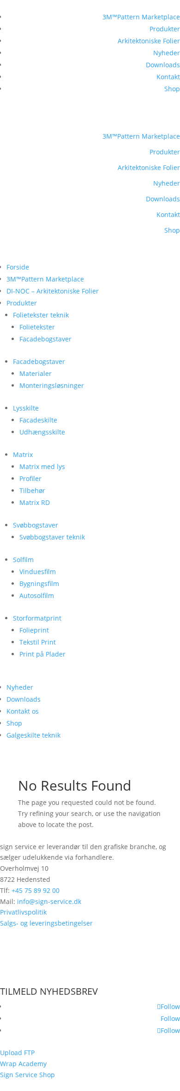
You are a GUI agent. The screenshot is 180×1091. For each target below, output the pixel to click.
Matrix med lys (42, 466)
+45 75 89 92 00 (36, 890)
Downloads (163, 64)
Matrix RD (34, 502)
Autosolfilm (36, 595)
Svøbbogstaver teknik (52, 537)
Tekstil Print (37, 642)
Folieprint (34, 630)
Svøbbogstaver (35, 525)
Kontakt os (22, 711)
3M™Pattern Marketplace (141, 16)
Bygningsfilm (39, 583)
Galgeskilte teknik (33, 735)
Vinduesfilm (37, 571)
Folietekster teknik (41, 315)
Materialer (35, 373)
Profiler (30, 478)
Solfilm (23, 559)
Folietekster (37, 327)
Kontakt (168, 76)
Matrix (23, 454)
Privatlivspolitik (23, 912)
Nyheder (166, 52)
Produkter (165, 28)
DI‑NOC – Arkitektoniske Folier (52, 291)
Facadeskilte (38, 420)
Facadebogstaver (45, 338)
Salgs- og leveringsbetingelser (46, 923)
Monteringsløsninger (51, 385)
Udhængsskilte (42, 432)
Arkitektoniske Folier (149, 40)
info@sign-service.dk (49, 901)
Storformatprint (37, 618)
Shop (172, 88)
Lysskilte (26, 408)
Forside (17, 267)
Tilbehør (32, 490)
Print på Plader (42, 654)
